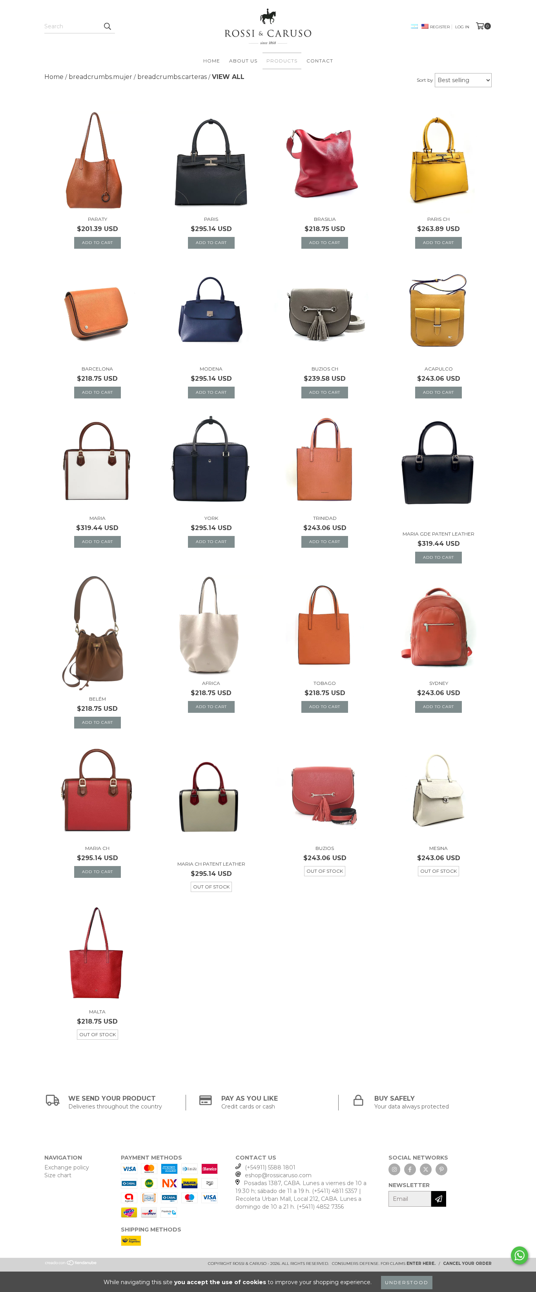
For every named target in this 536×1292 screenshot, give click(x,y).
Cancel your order (467, 1263)
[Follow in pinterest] (441, 1169)
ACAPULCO (439, 369)
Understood (406, 1282)
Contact (319, 61)
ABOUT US (243, 61)
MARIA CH (97, 848)
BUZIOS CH (325, 369)
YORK (211, 518)
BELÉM (97, 699)
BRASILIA (325, 219)
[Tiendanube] (71, 1264)
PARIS (211, 219)
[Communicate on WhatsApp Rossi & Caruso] (519, 1255)
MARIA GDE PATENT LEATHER (438, 534)
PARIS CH (438, 219)
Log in (462, 26)
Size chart (57, 1175)
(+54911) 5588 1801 (270, 1167)
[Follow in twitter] (426, 1169)
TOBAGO (325, 683)
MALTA (97, 1012)
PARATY (97, 219)
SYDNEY (438, 683)
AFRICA (211, 683)
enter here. (421, 1263)
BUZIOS (324, 848)
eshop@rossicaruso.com (278, 1175)
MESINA (438, 848)
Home (211, 61)
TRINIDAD (325, 518)
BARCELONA (97, 369)
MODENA (211, 369)
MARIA (97, 518)
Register (440, 26)
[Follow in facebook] (410, 1169)
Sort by (425, 80)
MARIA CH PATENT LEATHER (211, 864)
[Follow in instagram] (394, 1169)
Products (281, 61)
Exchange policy (66, 1167)
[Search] (107, 26)
